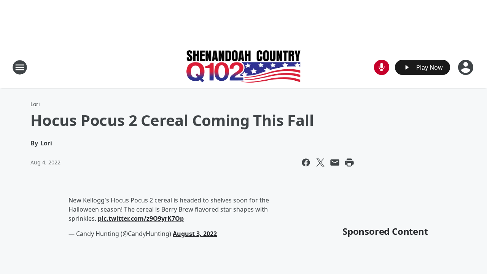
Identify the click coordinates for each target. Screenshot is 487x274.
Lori (35, 104)
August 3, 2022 (195, 233)
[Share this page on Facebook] (306, 162)
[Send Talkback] (381, 67)
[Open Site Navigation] (19, 67)
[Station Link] (243, 67)
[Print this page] (349, 162)
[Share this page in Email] (334, 162)
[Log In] (466, 67)
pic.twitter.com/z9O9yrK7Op (141, 218)
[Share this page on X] (320, 162)
